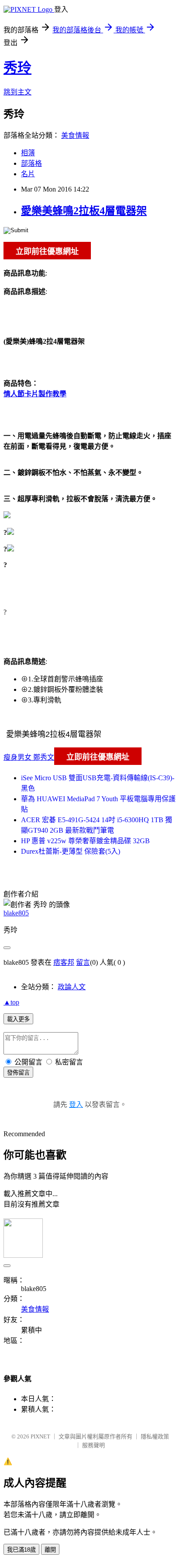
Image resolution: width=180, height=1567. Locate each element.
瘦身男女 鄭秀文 (28, 757)
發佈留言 (18, 1072)
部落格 (31, 163)
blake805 (16, 913)
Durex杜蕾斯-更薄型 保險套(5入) (70, 851)
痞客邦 (63, 962)
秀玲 (17, 68)
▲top (11, 1002)
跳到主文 (17, 92)
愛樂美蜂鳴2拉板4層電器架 (84, 210)
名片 (28, 174)
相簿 (28, 153)
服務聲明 (93, 1445)
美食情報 (75, 135)
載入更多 (18, 1019)
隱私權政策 (155, 1436)
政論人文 (72, 987)
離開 (50, 1549)
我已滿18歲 (21, 1549)
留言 (83, 962)
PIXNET (40, 1436)
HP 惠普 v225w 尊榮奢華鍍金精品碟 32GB (85, 841)
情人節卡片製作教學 (34, 394)
